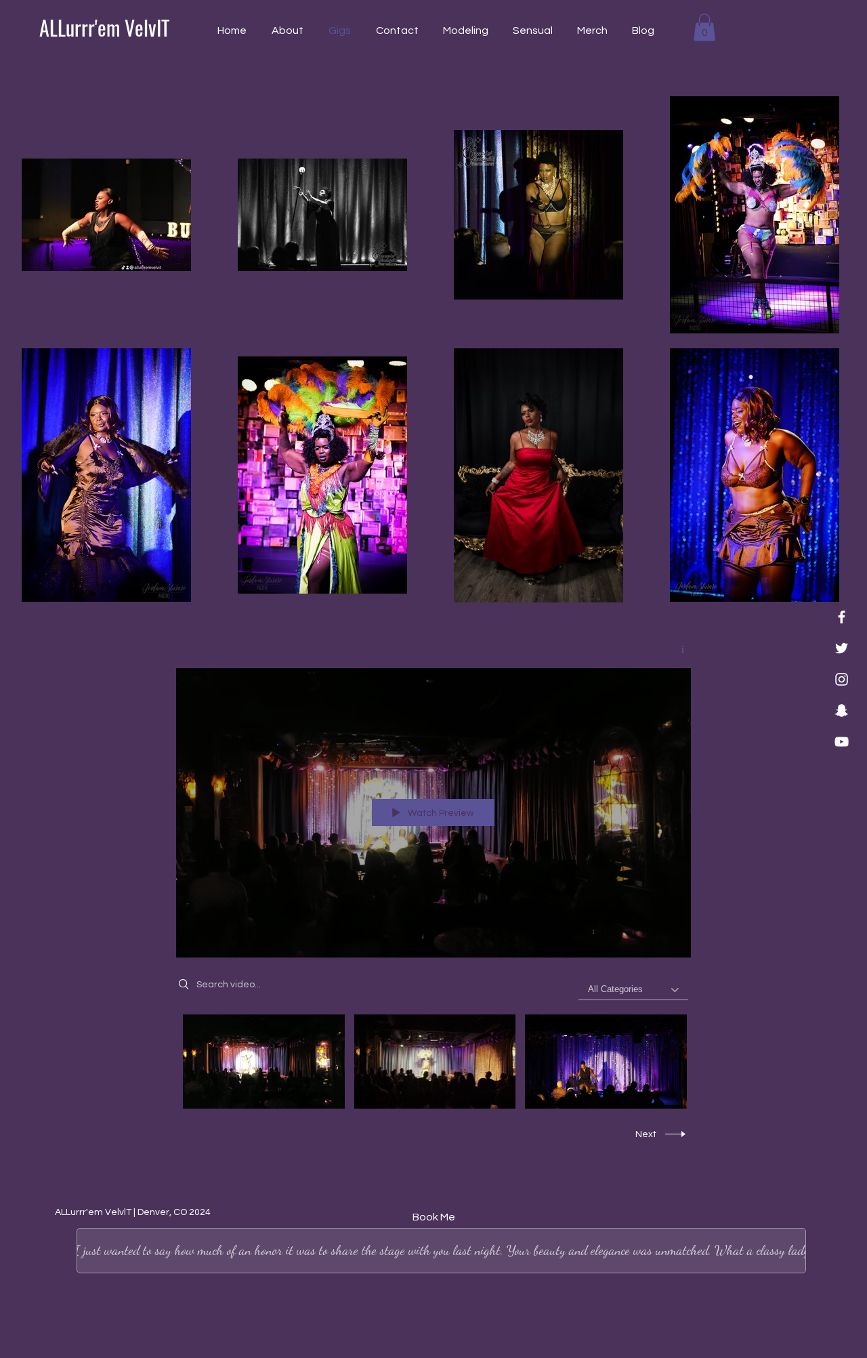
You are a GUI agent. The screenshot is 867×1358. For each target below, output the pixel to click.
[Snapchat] (841, 710)
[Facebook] (841, 617)
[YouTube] (841, 741)
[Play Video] (263, 1061)
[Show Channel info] (677, 649)
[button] (704, 27)
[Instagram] (841, 679)
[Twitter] (841, 648)
